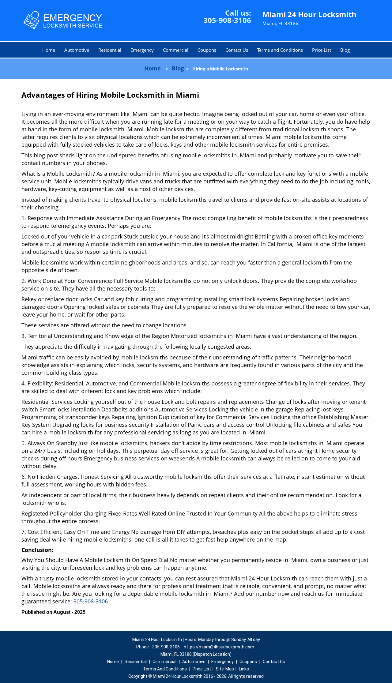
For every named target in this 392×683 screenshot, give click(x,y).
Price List (321, 50)
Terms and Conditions (280, 50)
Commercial (175, 50)
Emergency (142, 50)
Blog (345, 50)
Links (244, 668)
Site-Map (225, 668)
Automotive (76, 50)
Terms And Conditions (165, 668)
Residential (109, 50)
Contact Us (236, 50)
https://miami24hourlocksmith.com (219, 646)
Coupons (207, 50)
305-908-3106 (227, 20)
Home (48, 50)
